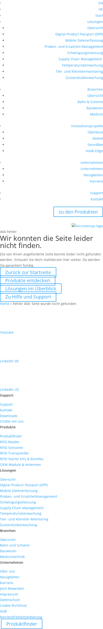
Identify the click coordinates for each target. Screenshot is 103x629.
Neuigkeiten (93, 175)
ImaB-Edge (94, 151)
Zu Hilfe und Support (28, 296)
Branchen (95, 89)
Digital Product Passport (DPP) (79, 34)
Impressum (9, 594)
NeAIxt (97, 138)
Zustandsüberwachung (84, 77)
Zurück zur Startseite (28, 272)
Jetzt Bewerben (12, 588)
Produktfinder (11, 436)
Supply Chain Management (80, 59)
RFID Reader (10, 442)
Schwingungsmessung (85, 52)
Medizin (96, 114)
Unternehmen (91, 162)
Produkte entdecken (27, 280)
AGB (3, 611)
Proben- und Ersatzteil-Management (74, 46)
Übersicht (95, 28)
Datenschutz (10, 599)
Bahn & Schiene (90, 101)
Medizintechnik (12, 556)
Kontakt (97, 199)
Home (4, 303)
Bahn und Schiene (14, 545)
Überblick (95, 132)
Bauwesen (94, 108)
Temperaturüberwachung (82, 65)
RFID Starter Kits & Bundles (22, 459)
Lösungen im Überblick (30, 288)
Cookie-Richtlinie (13, 605)
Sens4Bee (95, 144)
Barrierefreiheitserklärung (21, 617)
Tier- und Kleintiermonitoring (79, 71)
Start (99, 15)
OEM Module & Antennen (20, 464)
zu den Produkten (78, 212)
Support (96, 193)
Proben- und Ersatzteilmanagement (28, 496)
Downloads (9, 416)
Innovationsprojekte (87, 126)
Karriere (96, 181)
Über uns (7, 571)
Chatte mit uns (12, 421)
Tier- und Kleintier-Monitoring (24, 519)
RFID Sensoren (11, 447)
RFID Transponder (14, 453)
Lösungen (95, 21)
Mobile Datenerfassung (84, 40)
